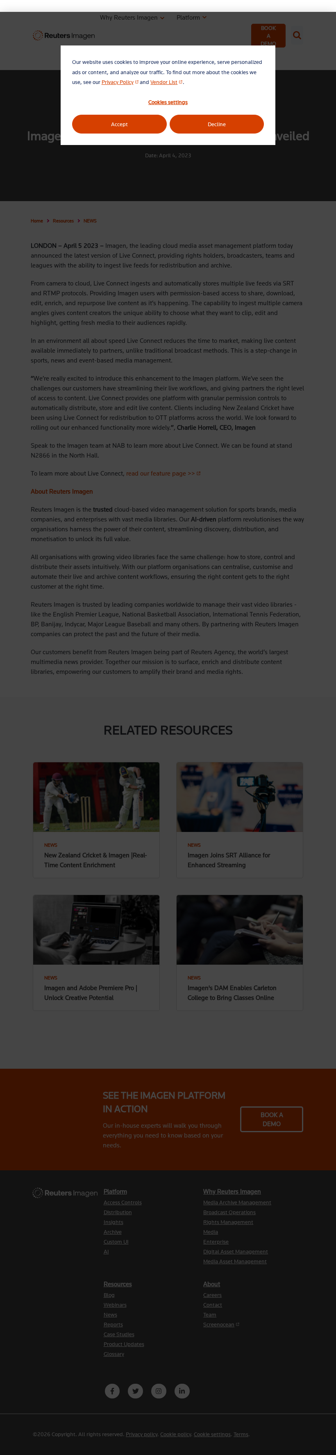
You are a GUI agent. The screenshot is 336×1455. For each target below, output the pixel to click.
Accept (119, 124)
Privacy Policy (120, 82)
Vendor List (166, 82)
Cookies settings (168, 102)
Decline (217, 124)
